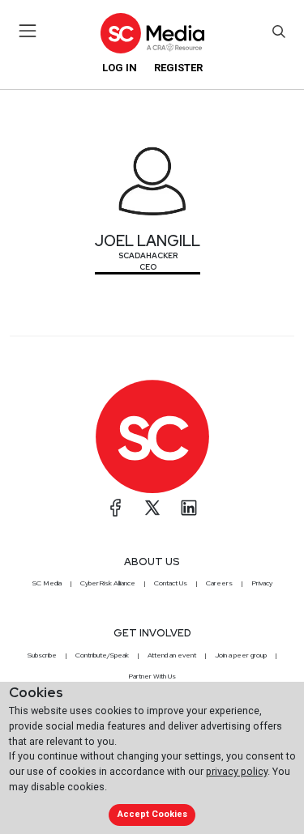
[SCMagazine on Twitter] (152, 507)
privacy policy (237, 771)
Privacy (261, 583)
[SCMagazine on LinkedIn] (189, 507)
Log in (119, 68)
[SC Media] (151, 33)
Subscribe (42, 655)
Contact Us (170, 583)
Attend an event (172, 655)
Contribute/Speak (102, 655)
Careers (219, 583)
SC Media (47, 583)
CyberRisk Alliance (107, 583)
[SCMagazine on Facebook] (116, 507)
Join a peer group (241, 655)
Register (178, 68)
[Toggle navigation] (28, 31)
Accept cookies (152, 814)
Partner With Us (152, 676)
